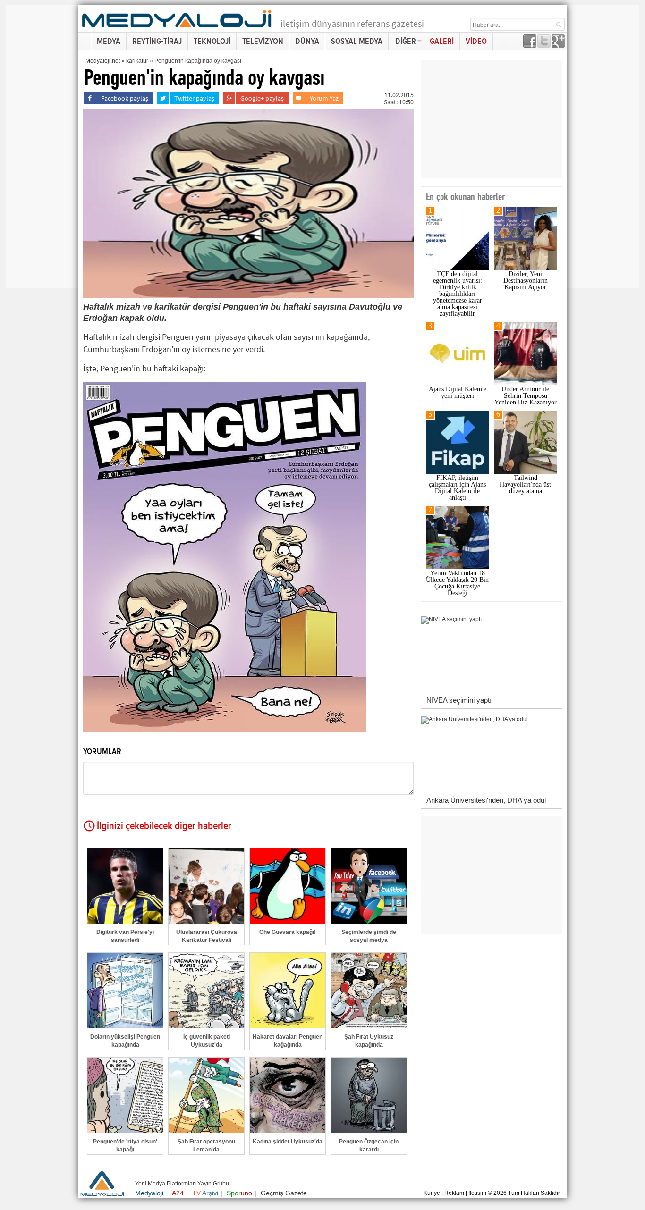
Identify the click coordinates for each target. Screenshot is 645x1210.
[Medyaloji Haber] (177, 29)
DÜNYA (307, 41)
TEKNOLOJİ (212, 41)
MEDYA (108, 41)
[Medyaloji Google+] (558, 45)
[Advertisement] (44, 146)
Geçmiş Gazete (284, 1193)
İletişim (477, 1193)
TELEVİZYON (262, 41)
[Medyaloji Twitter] (544, 45)
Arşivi (205, 1193)
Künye (432, 1193)
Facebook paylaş (124, 98)
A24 (178, 1193)
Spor (239, 1193)
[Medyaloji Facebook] (529, 45)
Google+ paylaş (262, 98)
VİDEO (476, 41)
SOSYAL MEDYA (356, 41)
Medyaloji (149, 1193)
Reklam (454, 1193)
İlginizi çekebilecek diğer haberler (164, 826)
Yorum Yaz (324, 98)
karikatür (137, 61)
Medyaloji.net (102, 61)
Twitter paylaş (194, 98)
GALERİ (442, 41)
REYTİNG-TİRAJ (157, 41)
